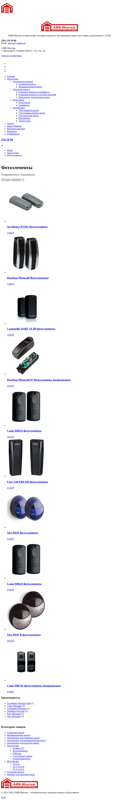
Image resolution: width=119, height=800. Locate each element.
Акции (10, 123)
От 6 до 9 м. (19, 769)
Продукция (12, 79)
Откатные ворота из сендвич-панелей (37, 94)
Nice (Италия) (14, 716)
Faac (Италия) (14, 714)
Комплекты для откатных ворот (34, 97)
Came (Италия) (14, 706)
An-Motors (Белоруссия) (18, 703)
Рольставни (18, 100)
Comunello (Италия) (16, 708)
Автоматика (19, 108)
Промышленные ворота (30, 87)
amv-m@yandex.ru (16, 43)
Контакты (12, 131)
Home (10, 150)
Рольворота (24, 105)
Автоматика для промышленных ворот (26, 740)
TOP (3, 797)
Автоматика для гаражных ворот (23, 738)
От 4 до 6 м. (19, 766)
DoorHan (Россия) (16, 711)
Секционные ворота (23, 81)
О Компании (13, 134)
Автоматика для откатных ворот (23, 743)
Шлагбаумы (24, 118)
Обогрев (17, 753)
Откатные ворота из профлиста (34, 92)
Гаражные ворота (27, 84)
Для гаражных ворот (29, 110)
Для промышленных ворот (32, 113)
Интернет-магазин (16, 128)
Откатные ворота (21, 89)
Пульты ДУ (18, 748)
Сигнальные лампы (22, 756)
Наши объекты (14, 126)
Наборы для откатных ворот (21, 774)
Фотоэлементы (20, 751)
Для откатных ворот (29, 115)
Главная (11, 76)
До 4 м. (16, 764)
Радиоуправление (21, 759)
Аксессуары (24, 121)
